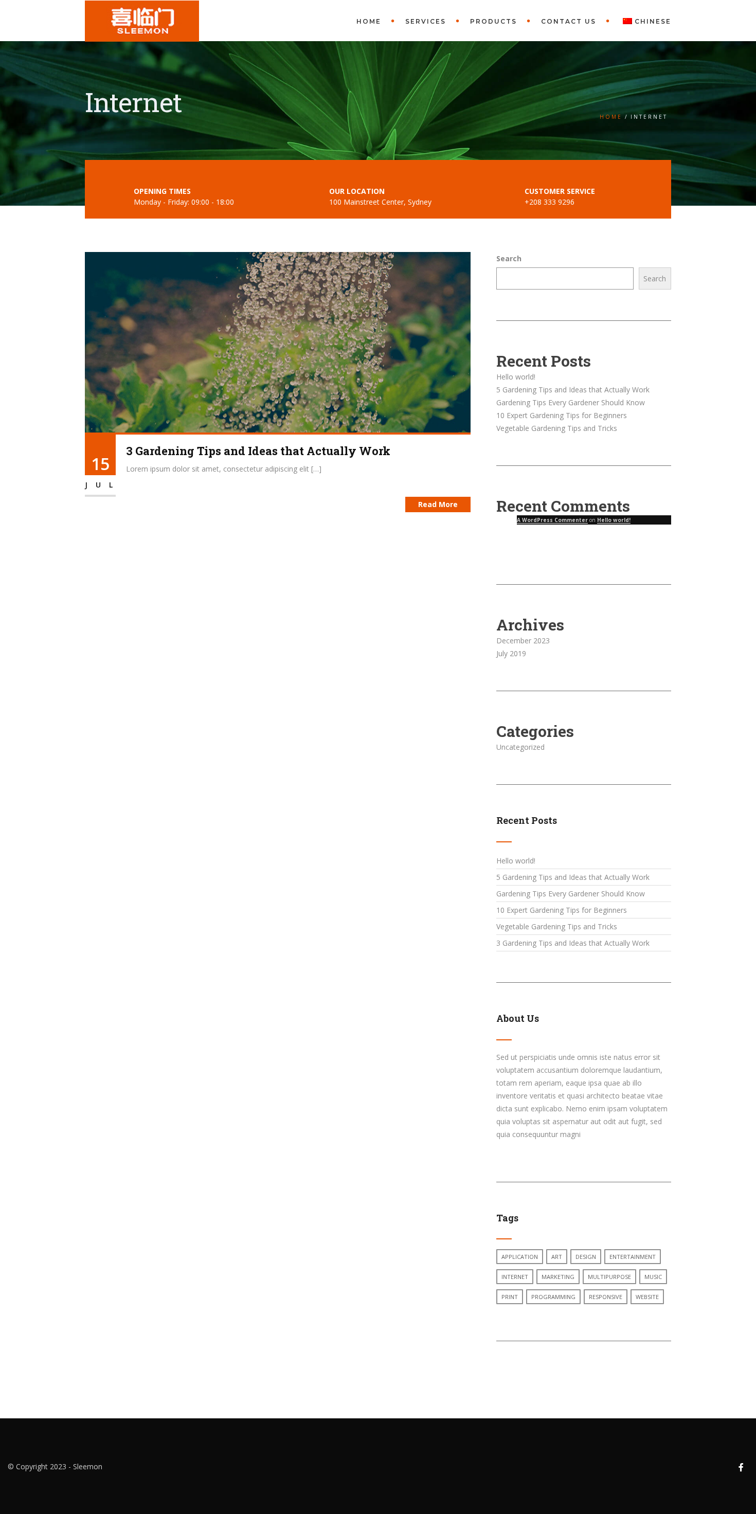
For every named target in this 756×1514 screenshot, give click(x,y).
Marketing (558, 1277)
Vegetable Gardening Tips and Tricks (556, 428)
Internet (514, 1277)
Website (647, 1297)
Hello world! (515, 377)
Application (519, 1256)
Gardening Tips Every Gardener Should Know (570, 402)
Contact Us (568, 21)
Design (585, 1256)
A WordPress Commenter (552, 520)
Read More (438, 504)
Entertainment (632, 1256)
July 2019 (511, 653)
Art (556, 1256)
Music (653, 1277)
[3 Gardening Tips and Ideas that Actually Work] (278, 341)
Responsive (605, 1297)
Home (368, 21)
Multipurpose (609, 1277)
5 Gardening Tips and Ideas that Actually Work (573, 389)
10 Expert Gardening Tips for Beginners (561, 415)
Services (425, 21)
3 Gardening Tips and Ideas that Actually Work (258, 450)
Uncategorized (520, 747)
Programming (553, 1297)
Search (508, 258)
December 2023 (523, 640)
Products (493, 21)
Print (509, 1297)
